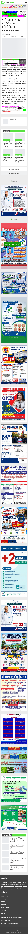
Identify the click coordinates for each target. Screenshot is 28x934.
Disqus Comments (15, 173)
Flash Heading (6, 140)
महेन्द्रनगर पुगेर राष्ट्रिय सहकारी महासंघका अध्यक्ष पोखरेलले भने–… (17, 847)
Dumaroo (20, 932)
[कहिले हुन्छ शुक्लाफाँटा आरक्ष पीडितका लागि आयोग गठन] (8, 152)
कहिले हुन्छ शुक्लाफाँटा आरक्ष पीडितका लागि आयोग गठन (17, 853)
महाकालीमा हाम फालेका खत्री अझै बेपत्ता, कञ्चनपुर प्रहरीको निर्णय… (17, 868)
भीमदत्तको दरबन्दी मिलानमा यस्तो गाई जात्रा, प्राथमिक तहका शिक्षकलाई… (17, 840)
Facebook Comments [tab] (14, 169)
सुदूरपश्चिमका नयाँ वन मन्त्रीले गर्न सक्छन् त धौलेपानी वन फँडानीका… (18, 861)
